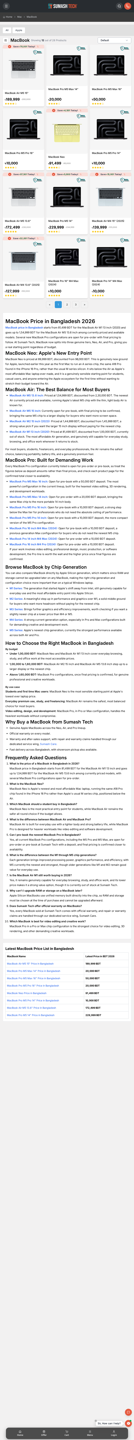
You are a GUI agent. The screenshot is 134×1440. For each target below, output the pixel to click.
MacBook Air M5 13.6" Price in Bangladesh (31, 1007)
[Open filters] (5, 40)
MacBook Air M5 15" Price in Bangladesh (30, 963)
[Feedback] (128, 1412)
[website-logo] (63, 6)
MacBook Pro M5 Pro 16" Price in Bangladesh (33, 985)
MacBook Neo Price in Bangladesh (26, 993)
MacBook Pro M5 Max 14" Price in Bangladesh (33, 970)
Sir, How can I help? (109, 1423)
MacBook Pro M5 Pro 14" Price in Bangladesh (33, 1000)
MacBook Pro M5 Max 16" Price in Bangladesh (33, 978)
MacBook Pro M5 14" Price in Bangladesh (30, 1015)
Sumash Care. (48, 744)
